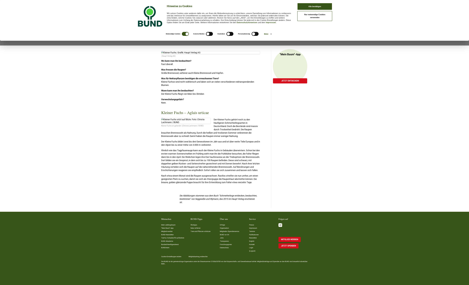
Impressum (271, 22)
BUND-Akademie (167, 241)
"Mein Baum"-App (167, 228)
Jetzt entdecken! (290, 81)
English (251, 241)
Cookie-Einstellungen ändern (171, 256)
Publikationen (254, 235)
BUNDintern (165, 248)
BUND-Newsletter (167, 235)
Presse (251, 225)
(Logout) (252, 251)
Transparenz (224, 241)
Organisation (224, 228)
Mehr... (163, 264)
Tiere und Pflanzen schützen (201, 231)
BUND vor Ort (224, 235)
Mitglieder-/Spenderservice (229, 231)
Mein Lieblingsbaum (168, 225)
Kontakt (252, 244)
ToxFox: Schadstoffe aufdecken (172, 238)
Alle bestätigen (314, 6)
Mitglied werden (167, 231)
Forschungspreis (226, 244)
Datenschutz (224, 248)
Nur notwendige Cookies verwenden (314, 15)
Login (251, 248)
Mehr (266, 34)
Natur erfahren (196, 228)
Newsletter (253, 238)
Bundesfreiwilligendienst (170, 244)
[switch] (209, 34)
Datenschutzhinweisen (247, 22)
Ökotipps (194, 225)
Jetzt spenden (288, 246)
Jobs (222, 238)
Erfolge (222, 225)
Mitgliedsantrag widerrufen (198, 256)
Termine (252, 231)
